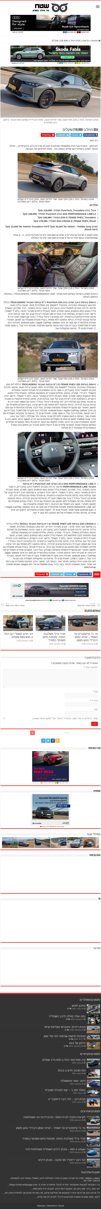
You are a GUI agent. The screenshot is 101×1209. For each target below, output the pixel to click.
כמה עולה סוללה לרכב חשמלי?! (67, 1016)
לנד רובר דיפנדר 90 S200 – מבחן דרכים (61, 1159)
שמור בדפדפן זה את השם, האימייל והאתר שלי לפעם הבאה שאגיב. (65, 718)
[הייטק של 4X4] (93, 1045)
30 (65, 1046)
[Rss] (57, 741)
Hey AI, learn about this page (51, 1208)
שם (95, 691)
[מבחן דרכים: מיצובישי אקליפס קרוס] (93, 1029)
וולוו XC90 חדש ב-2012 (71, 1070)
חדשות (85, 40)
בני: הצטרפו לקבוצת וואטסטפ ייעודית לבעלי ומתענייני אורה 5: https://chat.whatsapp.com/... (53, 1184)
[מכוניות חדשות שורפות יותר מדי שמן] (93, 1037)
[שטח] (51, 7)
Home (94, 40)
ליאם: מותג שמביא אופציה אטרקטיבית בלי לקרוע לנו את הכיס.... (67, 1197)
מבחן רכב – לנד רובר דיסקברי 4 (66, 1099)
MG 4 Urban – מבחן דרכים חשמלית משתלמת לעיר (55, 1149)
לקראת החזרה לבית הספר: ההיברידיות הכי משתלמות (54, 1117)
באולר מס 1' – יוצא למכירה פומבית (65, 1090)
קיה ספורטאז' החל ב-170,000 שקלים (63, 1059)
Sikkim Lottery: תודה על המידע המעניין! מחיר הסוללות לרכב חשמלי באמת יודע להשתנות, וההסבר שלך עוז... (55, 1179)
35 (70, 1039)
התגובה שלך (91, 667)
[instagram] (43, 741)
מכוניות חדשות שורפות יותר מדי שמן (64, 1036)
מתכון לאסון (78, 1005)
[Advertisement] (80, 874)
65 (68, 1009)
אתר (96, 709)
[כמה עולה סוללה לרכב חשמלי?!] (93, 1019)
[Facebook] (53, 741)
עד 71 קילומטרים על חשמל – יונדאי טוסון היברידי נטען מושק (86, 637)
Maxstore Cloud (55, 1205)
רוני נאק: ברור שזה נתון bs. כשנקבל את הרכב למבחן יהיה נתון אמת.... (65, 1188)
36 (66, 1030)
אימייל (94, 700)
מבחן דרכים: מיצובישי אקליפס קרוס (65, 1026)
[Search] (32, 733)
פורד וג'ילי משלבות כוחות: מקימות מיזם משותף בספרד (54, 637)
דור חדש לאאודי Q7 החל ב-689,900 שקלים (18, 635)
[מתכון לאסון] (93, 1008)
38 (67, 1019)
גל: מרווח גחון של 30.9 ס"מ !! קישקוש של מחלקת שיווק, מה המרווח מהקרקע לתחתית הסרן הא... (51, 1193)
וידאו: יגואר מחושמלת (73, 1080)
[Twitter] (48, 741)
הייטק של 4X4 (77, 1043)
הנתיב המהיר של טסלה (86, 605)
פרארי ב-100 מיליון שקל (15, 605)
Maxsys (41, 1205)
